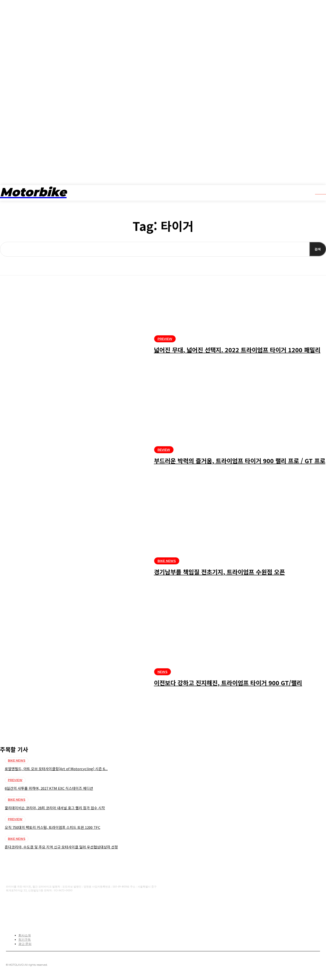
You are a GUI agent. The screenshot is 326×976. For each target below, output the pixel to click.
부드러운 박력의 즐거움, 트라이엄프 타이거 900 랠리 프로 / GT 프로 (239, 460)
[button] (317, 192)
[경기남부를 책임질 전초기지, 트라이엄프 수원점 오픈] (73, 567)
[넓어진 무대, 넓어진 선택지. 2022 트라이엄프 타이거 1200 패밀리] (73, 345)
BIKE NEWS (167, 561)
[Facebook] (9, 906)
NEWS (163, 672)
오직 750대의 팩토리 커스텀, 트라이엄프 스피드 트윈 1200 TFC (52, 827)
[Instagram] (39, 906)
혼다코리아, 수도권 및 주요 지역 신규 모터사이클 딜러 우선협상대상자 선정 (61, 846)
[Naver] (53, 906)
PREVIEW (165, 339)
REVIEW (164, 450)
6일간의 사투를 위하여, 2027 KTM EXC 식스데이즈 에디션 (49, 788)
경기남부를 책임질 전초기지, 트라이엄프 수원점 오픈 (219, 571)
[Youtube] (24, 906)
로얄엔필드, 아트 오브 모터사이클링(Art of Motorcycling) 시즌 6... (56, 768)
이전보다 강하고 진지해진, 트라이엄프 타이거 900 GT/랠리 (228, 682)
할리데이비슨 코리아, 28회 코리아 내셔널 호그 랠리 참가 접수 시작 (55, 807)
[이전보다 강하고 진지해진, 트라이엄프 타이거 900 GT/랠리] (73, 678)
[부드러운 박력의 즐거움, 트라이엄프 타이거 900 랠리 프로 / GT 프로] (73, 456)
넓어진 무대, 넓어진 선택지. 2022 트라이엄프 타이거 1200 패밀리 (237, 349)
